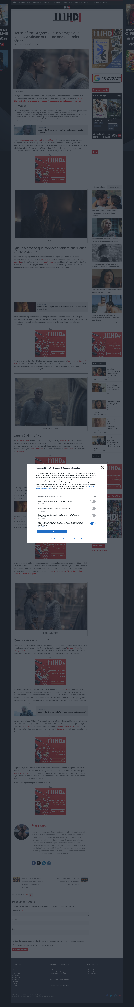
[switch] (93, 501)
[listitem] (67, 497)
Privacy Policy (78, 539)
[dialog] (67, 503)
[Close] (103, 468)
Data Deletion (55, 539)
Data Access (67, 539)
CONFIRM (52, 531)
